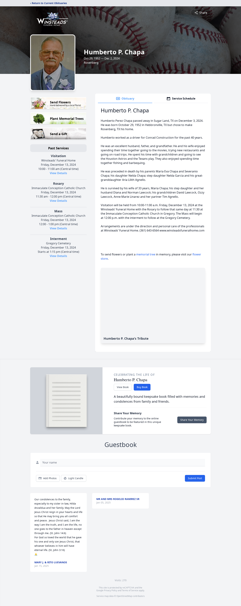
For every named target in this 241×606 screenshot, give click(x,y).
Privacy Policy (110, 590)
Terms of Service (130, 590)
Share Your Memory (192, 419)
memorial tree (145, 254)
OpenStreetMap (124, 596)
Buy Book (142, 387)
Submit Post (195, 478)
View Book (123, 387)
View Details (58, 173)
